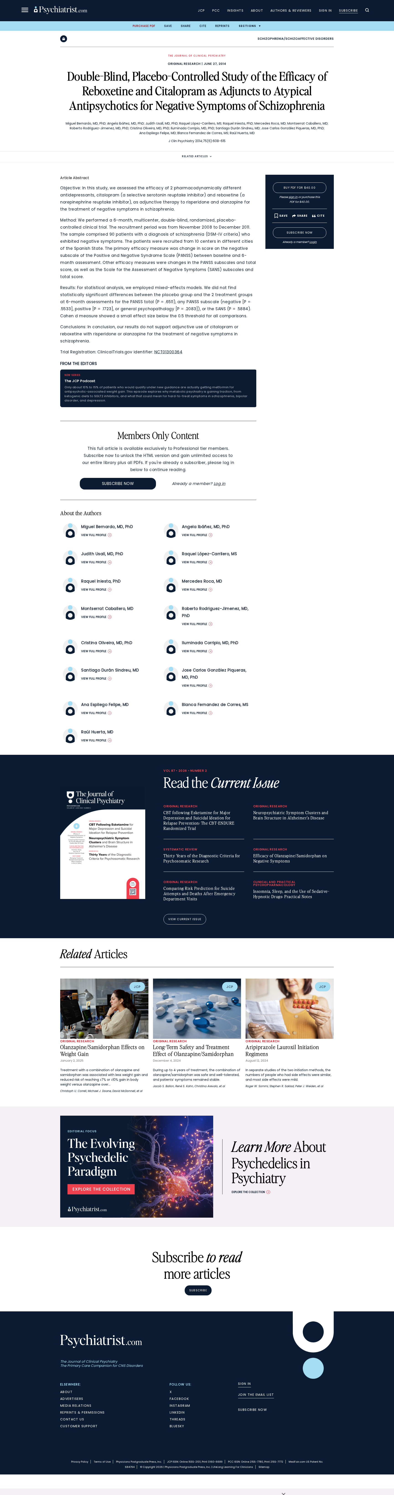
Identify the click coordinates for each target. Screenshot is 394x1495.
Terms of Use (102, 1462)
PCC (216, 10)
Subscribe (348, 10)
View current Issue (184, 919)
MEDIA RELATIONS (75, 1405)
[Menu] (24, 10)
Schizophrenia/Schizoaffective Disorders (296, 38)
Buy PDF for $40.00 (300, 188)
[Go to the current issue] (102, 898)
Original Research (184, 64)
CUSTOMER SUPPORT (79, 1426)
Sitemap (264, 1467)
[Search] (367, 10)
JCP (201, 10)
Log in (220, 483)
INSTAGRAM (180, 1405)
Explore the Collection (248, 1192)
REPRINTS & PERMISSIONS (82, 1412)
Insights (235, 10)
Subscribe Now (118, 483)
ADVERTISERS (71, 1398)
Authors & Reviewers (291, 10)
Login (313, 242)
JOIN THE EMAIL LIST (256, 1394)
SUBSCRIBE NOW (252, 1409)
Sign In (325, 10)
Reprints (222, 26)
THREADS (178, 1419)
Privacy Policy (79, 1462)
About (257, 10)
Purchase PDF (144, 26)
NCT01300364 (168, 352)
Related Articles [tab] (195, 156)
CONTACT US (72, 1419)
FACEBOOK (179, 1398)
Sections (247, 26)
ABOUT (66, 1392)
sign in (293, 197)
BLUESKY (177, 1426)
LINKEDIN (177, 1412)
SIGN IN (244, 1383)
